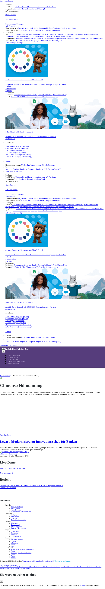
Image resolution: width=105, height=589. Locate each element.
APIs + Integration (14, 355)
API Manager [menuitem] (19, 24)
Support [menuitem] (38, 165)
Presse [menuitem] (60, 95)
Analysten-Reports (17, 539)
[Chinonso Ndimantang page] (14, 452)
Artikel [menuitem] (55, 95)
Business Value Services (18, 528)
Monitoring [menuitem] (9, 24)
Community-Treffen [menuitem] (34, 97)
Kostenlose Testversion (14, 171)
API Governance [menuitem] (11, 19)
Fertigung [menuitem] (34, 41)
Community (14, 533)
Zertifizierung (15, 525)
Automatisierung (13, 357)
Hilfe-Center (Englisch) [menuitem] (52, 169)
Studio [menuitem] (16, 9)
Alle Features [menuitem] (10, 26)
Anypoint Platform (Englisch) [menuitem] (16, 169)
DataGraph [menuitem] (41, 9)
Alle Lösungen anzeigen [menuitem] (14, 43)
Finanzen (14, 518)
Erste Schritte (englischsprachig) (17, 146)
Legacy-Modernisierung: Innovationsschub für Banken (38, 441)
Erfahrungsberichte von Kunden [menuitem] (25, 95)
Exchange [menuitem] (23, 9)
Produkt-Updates (13, 363)
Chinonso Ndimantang (8, 454)
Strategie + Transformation (16, 361)
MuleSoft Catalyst (16, 526)
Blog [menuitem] (65, 95)
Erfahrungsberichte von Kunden (21, 553)
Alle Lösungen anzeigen (18, 520)
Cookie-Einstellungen (62, 561)
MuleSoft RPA (15, 508)
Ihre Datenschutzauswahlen (8, 565)
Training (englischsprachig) (15, 150)
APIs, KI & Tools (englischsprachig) (18, 157)
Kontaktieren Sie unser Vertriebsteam (22, 549)
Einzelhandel (15, 516)
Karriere (13, 557)
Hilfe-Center (15, 531)
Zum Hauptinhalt (6, 1)
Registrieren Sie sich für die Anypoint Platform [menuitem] (35, 28)
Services (8, 91)
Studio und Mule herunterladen (21, 511)
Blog (12, 546)
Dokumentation (16, 536)
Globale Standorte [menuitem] (48, 165)
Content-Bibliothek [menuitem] (45, 95)
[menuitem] (55, 17)
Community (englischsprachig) (16, 148)
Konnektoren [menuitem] (32, 9)
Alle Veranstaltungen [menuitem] (50, 97)
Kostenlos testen (16, 510)
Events (13, 554)
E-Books (13, 541)
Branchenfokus (13, 359)
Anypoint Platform (17, 506)
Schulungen (14, 523)
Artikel (13, 544)
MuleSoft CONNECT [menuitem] (19, 97)
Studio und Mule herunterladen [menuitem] (64, 28)
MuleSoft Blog (22, 349)
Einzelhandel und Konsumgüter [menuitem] (50, 41)
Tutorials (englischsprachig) (15, 152)
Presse (13, 556)
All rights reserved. (28, 561)
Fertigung (14, 515)
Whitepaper (14, 543)
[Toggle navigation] (3, 351)
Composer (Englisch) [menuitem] (36, 169)
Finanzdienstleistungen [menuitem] (21, 41)
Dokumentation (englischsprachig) (18, 155)
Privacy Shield (46, 561)
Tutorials (14, 534)
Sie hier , (82, 585)
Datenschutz (38, 561)
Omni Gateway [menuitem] (10, 15)
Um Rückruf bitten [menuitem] (28, 165)
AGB (52, 561)
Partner (8, 161)
